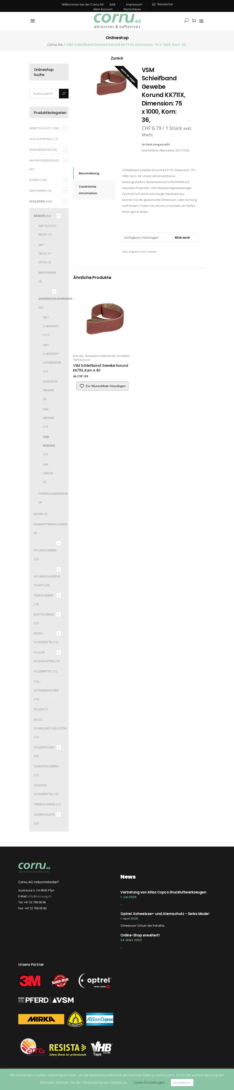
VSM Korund (81, 360)
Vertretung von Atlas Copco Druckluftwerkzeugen (163, 892)
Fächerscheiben (45, 550)
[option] (112, 83)
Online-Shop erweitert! (140, 935)
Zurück (117, 58)
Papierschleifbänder (53, 494)
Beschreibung (89, 173)
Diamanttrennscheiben (50, 524)
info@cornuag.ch (39, 896)
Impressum (134, 4)
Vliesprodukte (44, 815)
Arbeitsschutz (40, 128)
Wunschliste (132, 9)
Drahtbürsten (40, 150)
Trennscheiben (44, 804)
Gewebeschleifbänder (55, 299)
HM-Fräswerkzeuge (44, 160)
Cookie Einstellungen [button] (149, 1082)
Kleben (34, 180)
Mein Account (103, 9)
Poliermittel (43, 671)
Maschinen (37, 191)
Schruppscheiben (46, 766)
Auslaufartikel (40, 139)
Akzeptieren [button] (182, 1082)
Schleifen (37, 201)
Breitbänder (47, 273)
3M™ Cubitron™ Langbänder (52, 353)
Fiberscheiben (43, 595)
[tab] (94, 173)
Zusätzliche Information (88, 189)
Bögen (38, 514)
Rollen (39, 709)
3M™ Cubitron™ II (51, 326)
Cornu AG (55, 44)
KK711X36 (182, 150)
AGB (112, 4)
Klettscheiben (44, 614)
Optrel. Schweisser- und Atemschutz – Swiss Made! (164, 913)
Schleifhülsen (44, 747)
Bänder (39, 216)
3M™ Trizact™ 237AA (44, 253)
